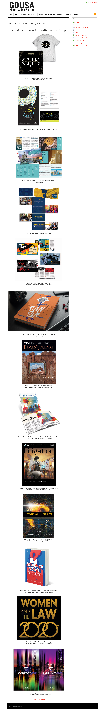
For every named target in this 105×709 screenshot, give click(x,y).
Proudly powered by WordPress (15, 706)
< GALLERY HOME (39, 699)
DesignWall (37, 705)
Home (11, 14)
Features (23, 14)
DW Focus (31, 705)
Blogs (40, 14)
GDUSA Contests (21, 705)
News (16, 14)
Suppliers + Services (50, 14)
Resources (60, 14)
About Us (76, 14)
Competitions (32, 14)
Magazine (68, 14)
